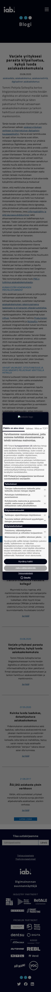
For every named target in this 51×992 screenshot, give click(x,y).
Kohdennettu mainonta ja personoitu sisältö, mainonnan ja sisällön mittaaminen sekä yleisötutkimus (23, 503)
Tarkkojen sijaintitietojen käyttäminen (23, 515)
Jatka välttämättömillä (25, 568)
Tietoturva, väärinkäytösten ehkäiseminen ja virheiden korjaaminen (23, 531)
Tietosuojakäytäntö (25, 573)
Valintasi (29, 428)
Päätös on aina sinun (13, 428)
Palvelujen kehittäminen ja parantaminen (17, 496)
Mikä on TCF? (41, 428)
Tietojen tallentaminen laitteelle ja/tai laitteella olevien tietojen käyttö (22, 489)
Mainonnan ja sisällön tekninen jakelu (23, 537)
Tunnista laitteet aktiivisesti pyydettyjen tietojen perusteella (24, 520)
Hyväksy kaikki (25, 561)
